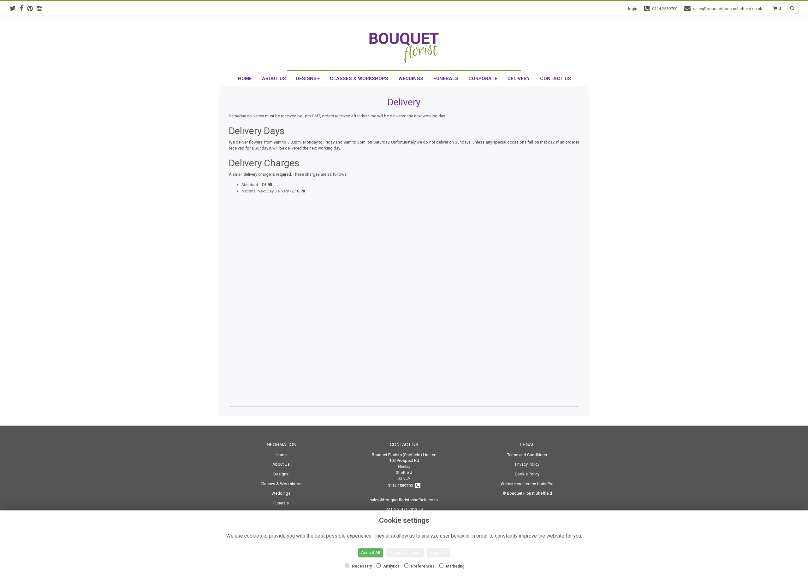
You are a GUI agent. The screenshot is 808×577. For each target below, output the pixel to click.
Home (245, 78)
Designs (306, 78)
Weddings (410, 78)
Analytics (391, 566)
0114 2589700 (401, 485)
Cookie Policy (527, 474)
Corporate (482, 78)
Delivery (519, 78)
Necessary (361, 566)
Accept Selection (405, 552)
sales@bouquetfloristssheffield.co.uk (404, 500)
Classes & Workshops (359, 78)
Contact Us (555, 78)
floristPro (545, 483)
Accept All (370, 552)
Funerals (445, 78)
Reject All (438, 552)
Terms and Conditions (527, 454)
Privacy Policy (527, 464)
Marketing (454, 566)
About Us (274, 78)
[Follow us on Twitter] (14, 8)
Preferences (422, 566)
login (632, 8)
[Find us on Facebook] (23, 8)
